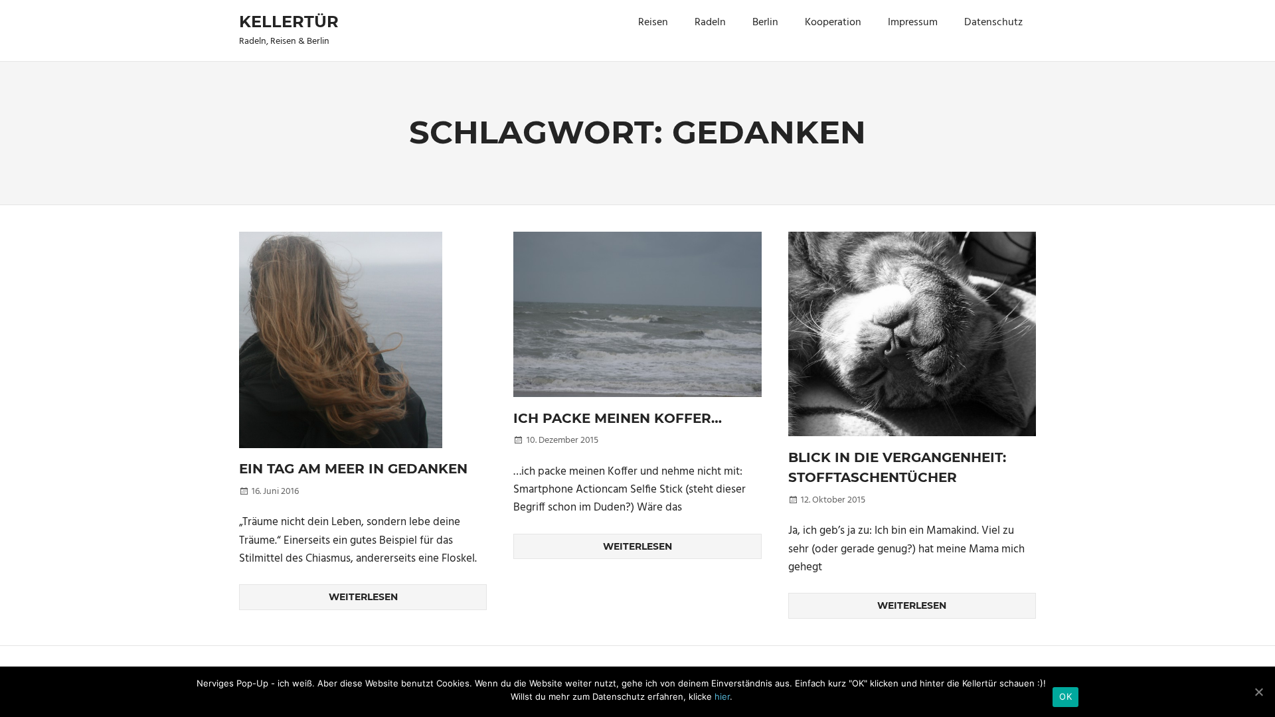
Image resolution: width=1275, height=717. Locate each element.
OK (1065, 696)
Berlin (765, 22)
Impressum (913, 22)
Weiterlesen (363, 597)
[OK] (1258, 691)
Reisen (653, 22)
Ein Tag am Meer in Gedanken (353, 469)
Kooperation (833, 22)
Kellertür (289, 21)
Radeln (710, 22)
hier (722, 696)
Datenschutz (993, 22)
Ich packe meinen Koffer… (617, 418)
